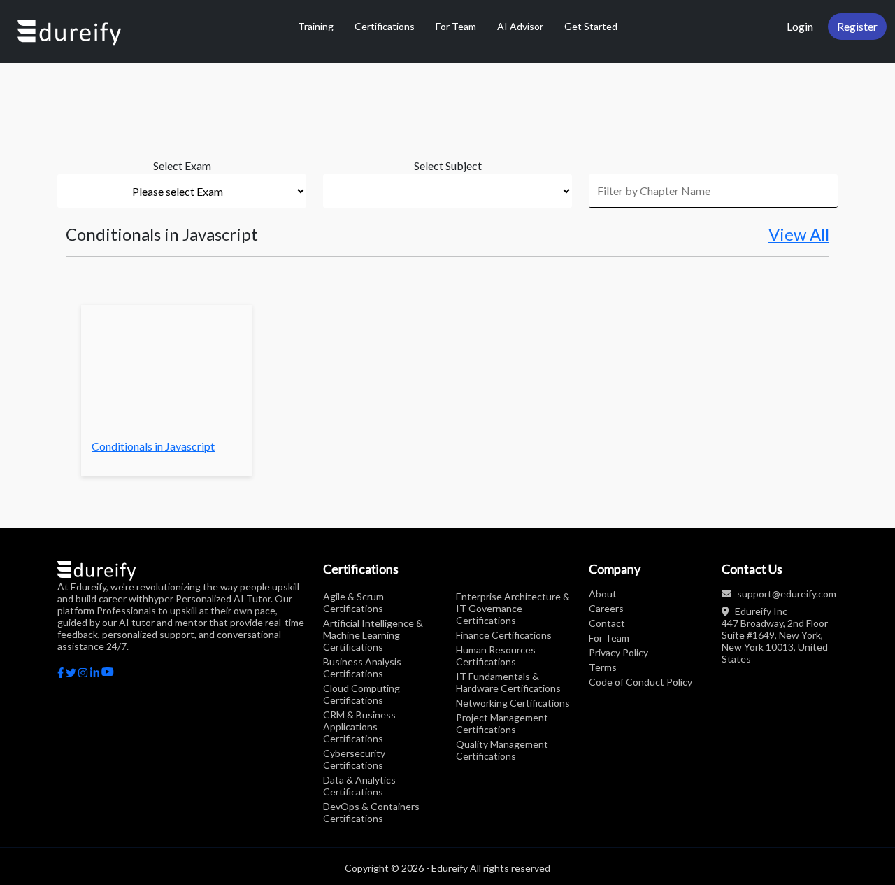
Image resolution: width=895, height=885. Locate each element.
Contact (607, 623)
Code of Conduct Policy (640, 682)
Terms (603, 667)
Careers (606, 608)
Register (857, 26)
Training (316, 26)
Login (800, 26)
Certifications (385, 26)
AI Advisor (520, 26)
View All (798, 234)
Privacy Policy (618, 652)
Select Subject (448, 165)
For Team (456, 26)
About (603, 594)
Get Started (590, 26)
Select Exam (182, 165)
